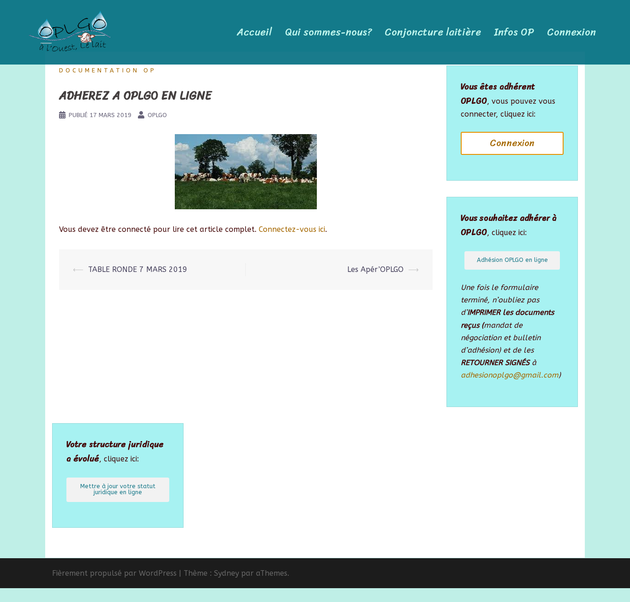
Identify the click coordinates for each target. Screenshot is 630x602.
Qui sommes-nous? (328, 32)
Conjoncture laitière (433, 32)
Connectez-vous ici (292, 229)
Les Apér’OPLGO (375, 269)
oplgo (157, 115)
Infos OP (514, 32)
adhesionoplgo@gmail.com (510, 375)
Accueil (254, 32)
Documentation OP (107, 70)
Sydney (226, 573)
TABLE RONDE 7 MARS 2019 (137, 269)
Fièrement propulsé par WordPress (114, 573)
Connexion (571, 32)
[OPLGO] (70, 31)
